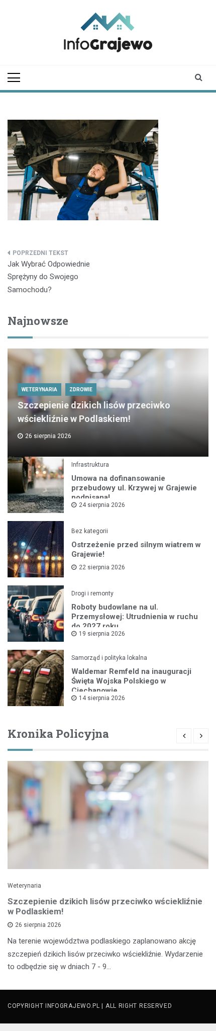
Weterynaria (39, 389)
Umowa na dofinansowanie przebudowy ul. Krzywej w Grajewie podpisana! (134, 488)
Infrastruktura (90, 464)
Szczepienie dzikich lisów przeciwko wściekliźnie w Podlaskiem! (105, 906)
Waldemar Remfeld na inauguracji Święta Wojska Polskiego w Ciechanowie (131, 681)
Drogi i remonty (92, 593)
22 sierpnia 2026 (102, 567)
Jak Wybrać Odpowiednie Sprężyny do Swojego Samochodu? (49, 277)
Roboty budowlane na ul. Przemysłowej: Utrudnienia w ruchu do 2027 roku (134, 617)
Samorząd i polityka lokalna (109, 657)
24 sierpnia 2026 (102, 504)
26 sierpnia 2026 (38, 924)
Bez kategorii (89, 531)
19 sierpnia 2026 (102, 633)
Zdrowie (80, 389)
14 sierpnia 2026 (102, 698)
